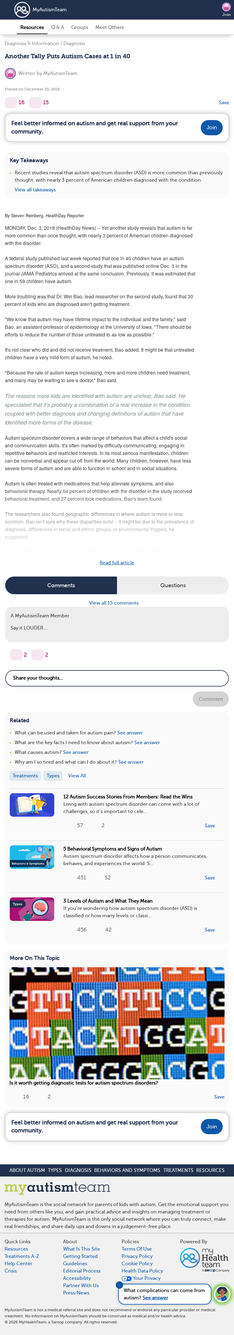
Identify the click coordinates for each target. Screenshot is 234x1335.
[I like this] (11, 102)
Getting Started (80, 1256)
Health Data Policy (142, 1271)
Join (226, 14)
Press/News (76, 1293)
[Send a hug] (37, 654)
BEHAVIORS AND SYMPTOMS (127, 1170)
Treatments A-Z (22, 1256)
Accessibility (77, 1278)
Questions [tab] (173, 585)
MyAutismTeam (50, 9)
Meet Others (109, 27)
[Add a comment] (35, 102)
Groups (79, 27)
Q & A (57, 27)
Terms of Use (137, 1249)
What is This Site (81, 1249)
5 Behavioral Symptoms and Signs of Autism (112, 849)
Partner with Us (81, 1285)
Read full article (117, 563)
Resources (32, 27)
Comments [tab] (61, 585)
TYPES (55, 1170)
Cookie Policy (137, 1263)
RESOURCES (210, 1170)
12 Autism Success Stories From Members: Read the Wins (128, 797)
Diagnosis (74, 43)
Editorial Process (82, 1271)
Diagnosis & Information (32, 43)
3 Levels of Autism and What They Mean (108, 901)
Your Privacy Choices (141, 1282)
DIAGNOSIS (78, 1170)
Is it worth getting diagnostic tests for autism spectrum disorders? (83, 1083)
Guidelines (75, 1263)
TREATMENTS (178, 1170)
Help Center (18, 1263)
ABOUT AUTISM (27, 1170)
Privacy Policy (137, 1256)
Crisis (11, 1271)
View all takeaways (35, 190)
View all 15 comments (114, 603)
